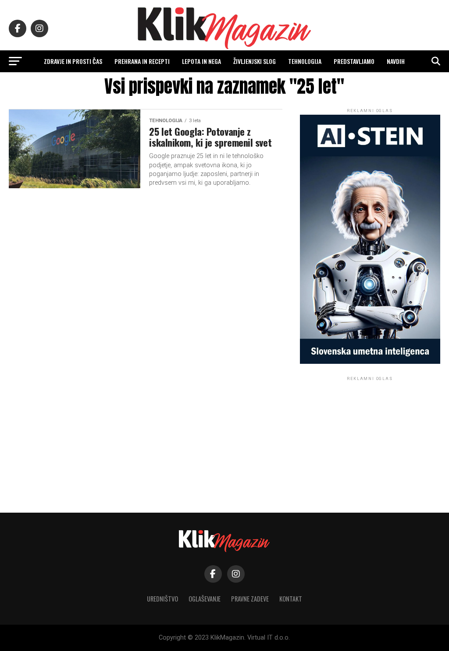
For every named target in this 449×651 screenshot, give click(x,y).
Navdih (396, 61)
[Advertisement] (370, 437)
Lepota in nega (201, 61)
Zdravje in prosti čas (73, 61)
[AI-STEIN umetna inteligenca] (370, 362)
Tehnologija (304, 61)
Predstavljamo (354, 61)
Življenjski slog (254, 61)
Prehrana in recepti (142, 61)
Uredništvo (162, 598)
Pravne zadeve (250, 598)
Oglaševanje (205, 598)
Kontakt (290, 598)
